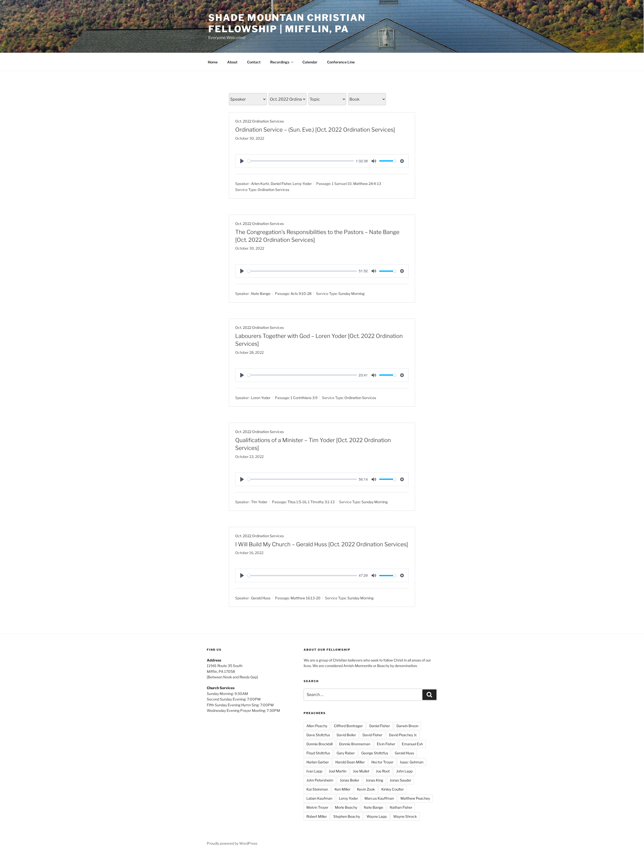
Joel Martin (337, 771)
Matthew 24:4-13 (367, 183)
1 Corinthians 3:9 (304, 398)
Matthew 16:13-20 (305, 598)
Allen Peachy (316, 726)
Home (213, 62)
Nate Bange (260, 293)
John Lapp (404, 771)
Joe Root (383, 771)
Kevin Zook (366, 789)
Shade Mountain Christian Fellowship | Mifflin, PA (287, 23)
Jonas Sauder (400, 780)
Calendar (309, 62)
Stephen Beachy (346, 816)
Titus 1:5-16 (297, 501)
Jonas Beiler (349, 780)
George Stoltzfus (374, 753)
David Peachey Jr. (403, 735)
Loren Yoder (260, 398)
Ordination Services (273, 189)
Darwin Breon (407, 726)
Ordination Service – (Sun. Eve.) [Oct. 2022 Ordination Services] (315, 129)
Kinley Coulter (392, 789)
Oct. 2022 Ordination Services (259, 121)
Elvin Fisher (386, 744)
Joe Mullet (361, 771)
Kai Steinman (317, 789)
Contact (254, 62)
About (232, 62)
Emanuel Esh (412, 744)
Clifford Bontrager (348, 726)
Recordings (279, 62)
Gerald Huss (260, 598)
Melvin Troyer (317, 807)
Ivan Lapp (314, 771)
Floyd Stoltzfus (318, 753)
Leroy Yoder (302, 183)
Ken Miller (342, 789)
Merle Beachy (346, 807)
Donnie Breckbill (319, 744)
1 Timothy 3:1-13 (321, 501)
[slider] (300, 161)
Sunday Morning (351, 293)
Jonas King (374, 780)
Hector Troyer (382, 762)
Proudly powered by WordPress (232, 843)
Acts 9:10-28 (301, 293)
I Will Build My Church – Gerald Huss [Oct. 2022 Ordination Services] (321, 544)
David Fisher (372, 735)
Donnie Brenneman (354, 744)
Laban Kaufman (319, 798)
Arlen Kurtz (260, 183)
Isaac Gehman (411, 762)
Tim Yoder (259, 501)
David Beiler (346, 735)
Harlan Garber (317, 762)
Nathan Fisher (401, 807)
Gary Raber (346, 753)
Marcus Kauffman (379, 798)
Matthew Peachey (415, 798)
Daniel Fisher (281, 183)
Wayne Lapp (377, 816)
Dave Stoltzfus (318, 735)
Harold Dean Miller (350, 762)
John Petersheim (319, 780)
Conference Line (341, 62)
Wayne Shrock (405, 816)
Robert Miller (316, 816)
